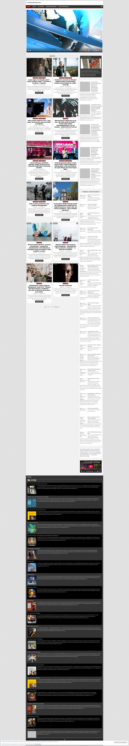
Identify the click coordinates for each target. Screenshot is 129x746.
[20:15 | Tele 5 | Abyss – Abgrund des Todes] (83, 350)
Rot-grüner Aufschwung (65, 285)
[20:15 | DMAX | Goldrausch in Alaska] (83, 219)
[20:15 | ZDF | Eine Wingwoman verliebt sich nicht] (83, 375)
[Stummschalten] (97, 471)
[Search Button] (101, 6)
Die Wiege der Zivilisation (33, 609)
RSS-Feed (35, 84)
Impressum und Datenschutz (64, 6)
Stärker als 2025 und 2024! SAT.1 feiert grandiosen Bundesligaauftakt (39, 204)
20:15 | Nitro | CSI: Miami (93, 236)
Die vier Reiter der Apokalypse (34, 596)
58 (52, 306)
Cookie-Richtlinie (37, 744)
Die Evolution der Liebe (32, 726)
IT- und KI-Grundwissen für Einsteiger (36, 648)
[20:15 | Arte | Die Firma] (83, 210)
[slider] (57, 50)
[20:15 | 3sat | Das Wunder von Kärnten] (83, 200)
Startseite (28, 6)
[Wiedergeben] (81, 471)
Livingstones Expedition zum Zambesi (36, 687)
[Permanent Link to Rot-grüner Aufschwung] (65, 272)
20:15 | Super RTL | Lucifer (93, 331)
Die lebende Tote (31, 713)
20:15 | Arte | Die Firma (92, 204)
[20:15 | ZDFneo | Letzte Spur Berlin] (83, 384)
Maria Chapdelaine (85, 57)
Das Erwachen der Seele (33, 506)
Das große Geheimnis (32, 674)
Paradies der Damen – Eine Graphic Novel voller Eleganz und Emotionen (43, 519)
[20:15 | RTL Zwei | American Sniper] (83, 286)
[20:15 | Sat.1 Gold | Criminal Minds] (83, 308)
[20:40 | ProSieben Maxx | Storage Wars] (83, 438)
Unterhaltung (42, 78)
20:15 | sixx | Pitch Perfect (93, 408)
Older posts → (57, 306)
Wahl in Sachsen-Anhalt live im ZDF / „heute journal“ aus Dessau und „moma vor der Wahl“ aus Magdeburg (39, 122)
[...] (85, 75)
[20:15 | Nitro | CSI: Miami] (83, 242)
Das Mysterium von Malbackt (34, 532)
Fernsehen (36, 78)
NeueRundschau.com (34, 2)
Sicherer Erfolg (31, 545)
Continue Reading (39, 93)
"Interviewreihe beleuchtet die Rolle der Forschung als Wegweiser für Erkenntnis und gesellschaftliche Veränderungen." (96, 86)
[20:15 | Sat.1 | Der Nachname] (83, 323)
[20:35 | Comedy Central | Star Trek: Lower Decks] (83, 423)
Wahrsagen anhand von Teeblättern (35, 622)
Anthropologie (31, 584)
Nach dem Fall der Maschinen (34, 635)
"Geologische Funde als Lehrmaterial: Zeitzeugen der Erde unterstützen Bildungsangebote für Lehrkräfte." (96, 107)
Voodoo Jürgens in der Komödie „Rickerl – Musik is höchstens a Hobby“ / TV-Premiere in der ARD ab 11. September (39, 81)
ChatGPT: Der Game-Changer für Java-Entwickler (38, 480)
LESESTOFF (34, 6)
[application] (91, 466)
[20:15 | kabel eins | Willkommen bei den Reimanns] (83, 399)
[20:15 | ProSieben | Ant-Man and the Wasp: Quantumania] (83, 271)
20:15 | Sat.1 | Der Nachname (93, 317)
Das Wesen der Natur (32, 571)
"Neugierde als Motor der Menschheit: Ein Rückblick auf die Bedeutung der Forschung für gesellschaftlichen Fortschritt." (96, 151)
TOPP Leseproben (41, 6)
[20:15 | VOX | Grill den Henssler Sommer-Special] (83, 360)
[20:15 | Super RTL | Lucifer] (83, 337)
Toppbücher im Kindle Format (51, 6)
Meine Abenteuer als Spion (33, 700)
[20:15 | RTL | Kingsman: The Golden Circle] (83, 296)
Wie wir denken (31, 558)
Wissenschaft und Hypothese (34, 661)
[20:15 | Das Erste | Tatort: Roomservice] (83, 233)
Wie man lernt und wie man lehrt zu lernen (37, 493)
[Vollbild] (100, 471)
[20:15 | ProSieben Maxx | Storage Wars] (83, 256)
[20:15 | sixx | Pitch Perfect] (83, 414)
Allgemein (66, 118)
